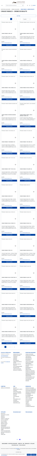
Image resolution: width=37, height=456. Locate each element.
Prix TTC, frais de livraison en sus (7, 42)
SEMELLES (27, 403)
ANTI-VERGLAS (16, 360)
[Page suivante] (18, 19)
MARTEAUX (3, 413)
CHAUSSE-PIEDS (29, 400)
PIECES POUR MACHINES (5, 430)
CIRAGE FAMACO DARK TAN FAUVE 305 (27, 34)
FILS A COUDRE (4, 421)
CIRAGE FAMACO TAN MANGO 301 (8, 141)
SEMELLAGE (3, 434)
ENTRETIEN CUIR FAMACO (30, 355)
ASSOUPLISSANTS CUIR (30, 376)
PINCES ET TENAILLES (5, 418)
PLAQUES (27, 401)
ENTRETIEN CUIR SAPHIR (30, 372)
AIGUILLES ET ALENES (5, 414)
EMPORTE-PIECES (4, 423)
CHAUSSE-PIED (28, 379)
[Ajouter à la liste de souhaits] (15, 29)
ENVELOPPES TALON (17, 391)
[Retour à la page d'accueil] (18, 2)
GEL (14, 397)
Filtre (19, 15)
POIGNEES (15, 390)
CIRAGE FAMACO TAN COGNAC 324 (9, 87)
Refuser (28, 454)
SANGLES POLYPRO (16, 355)
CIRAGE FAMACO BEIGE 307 (7, 196)
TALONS (27, 402)
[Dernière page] (20, 19)
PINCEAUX (3, 417)
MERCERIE (15, 359)
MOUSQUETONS (16, 367)
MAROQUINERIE (16, 352)
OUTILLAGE (3, 411)
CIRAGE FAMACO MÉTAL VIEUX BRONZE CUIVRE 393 (26, 115)
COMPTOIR (3, 386)
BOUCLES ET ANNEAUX (17, 370)
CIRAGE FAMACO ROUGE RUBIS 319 (8, 304)
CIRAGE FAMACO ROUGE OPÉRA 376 (27, 87)
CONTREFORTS (16, 401)
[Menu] (2, 5)
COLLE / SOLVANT (29, 398)
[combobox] (14, 5)
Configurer (34, 454)
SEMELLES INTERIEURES (30, 373)
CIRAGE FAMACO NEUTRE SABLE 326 (27, 331)
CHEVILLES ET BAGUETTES (31, 391)
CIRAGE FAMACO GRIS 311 (25, 196)
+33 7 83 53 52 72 (4, 355)
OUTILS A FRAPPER (4, 419)
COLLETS (15, 395)
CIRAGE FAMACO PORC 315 (7, 250)
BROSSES (27, 380)
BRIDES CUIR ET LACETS (17, 389)
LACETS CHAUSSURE (17, 368)
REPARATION (28, 386)
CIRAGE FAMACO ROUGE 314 (25, 223)
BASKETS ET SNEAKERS (30, 370)
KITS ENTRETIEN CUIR (30, 378)
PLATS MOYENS (16, 396)
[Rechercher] (23, 5)
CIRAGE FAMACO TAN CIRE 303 (26, 141)
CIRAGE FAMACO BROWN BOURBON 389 (9, 115)
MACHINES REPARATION (5, 427)
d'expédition (17, 448)
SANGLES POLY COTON (17, 354)
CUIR (14, 386)
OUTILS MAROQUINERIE (17, 366)
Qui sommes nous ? (17, 411)
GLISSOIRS (15, 400)
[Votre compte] (30, 5)
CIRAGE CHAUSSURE (29, 354)
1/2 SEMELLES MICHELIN (30, 406)
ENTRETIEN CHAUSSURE (31, 352)
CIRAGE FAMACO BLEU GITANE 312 (8, 223)
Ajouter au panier (9, 45)
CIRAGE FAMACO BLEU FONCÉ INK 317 (9, 277)
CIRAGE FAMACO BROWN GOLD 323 (9, 331)
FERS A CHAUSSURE (29, 397)
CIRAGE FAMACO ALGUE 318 (25, 277)
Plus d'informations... (4, 455)
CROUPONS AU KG (16, 402)
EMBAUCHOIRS (28, 369)
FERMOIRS (15, 357)
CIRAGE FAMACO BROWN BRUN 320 (27, 304)
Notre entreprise (29, 411)
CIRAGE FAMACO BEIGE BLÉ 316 (26, 250)
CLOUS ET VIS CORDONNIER (31, 389)
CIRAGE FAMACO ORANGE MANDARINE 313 (9, 61)
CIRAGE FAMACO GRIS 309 (7, 33)
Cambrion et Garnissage (30, 387)
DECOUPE (15, 387)
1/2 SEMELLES (28, 405)
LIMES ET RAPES (4, 422)
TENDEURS (15, 356)
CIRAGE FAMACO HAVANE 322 (26, 60)
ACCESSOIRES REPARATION (31, 390)
